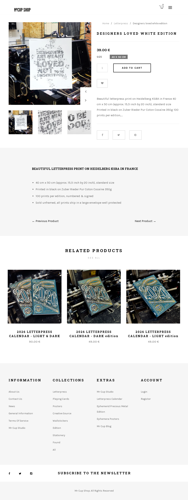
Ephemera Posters (108, 418)
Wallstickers (60, 420)
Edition (57, 427)
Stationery (59, 435)
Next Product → (145, 221)
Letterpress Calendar (109, 398)
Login (144, 391)
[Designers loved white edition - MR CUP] (50, 63)
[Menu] (170, 7)
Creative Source (62, 413)
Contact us (15, 398)
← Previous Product (45, 221)
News (12, 406)
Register (146, 398)
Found (56, 442)
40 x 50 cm (119, 57)
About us (14, 391)
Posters (57, 406)
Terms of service (18, 420)
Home (105, 23)
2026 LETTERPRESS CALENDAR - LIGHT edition (153, 334)
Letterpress (121, 23)
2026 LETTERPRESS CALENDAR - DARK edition (93, 334)
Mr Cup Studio (17, 427)
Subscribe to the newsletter (94, 473)
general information (21, 413)
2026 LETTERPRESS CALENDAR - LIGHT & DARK (34, 334)
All (54, 449)
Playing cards (61, 398)
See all (94, 258)
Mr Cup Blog (104, 426)
